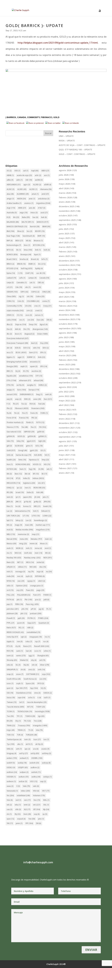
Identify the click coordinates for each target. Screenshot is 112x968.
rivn (20, 641)
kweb (47, 506)
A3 (9, 170)
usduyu (47, 776)
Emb (41, 357)
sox (43, 679)
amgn (10, 198)
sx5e (31, 697)
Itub (39, 492)
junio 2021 (64, 450)
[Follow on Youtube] (31, 870)
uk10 (29, 744)
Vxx (37, 800)
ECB (18, 348)
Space (30, 683)
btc (42, 264)
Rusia (27, 646)
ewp (18, 399)
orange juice (36, 585)
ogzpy (31, 581)
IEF (36, 473)
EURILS (43, 385)
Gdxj (20, 441)
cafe (22, 278)
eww (37, 399)
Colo (21, 301)
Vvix (10, 800)
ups (27, 749)
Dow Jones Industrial (17, 338)
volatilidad (23, 795)
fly (9, 413)
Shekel (24, 660)
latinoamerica (22, 511)
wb (9, 804)
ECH (26, 348)
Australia (12, 212)
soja (46, 674)
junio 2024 (64, 287)
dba (9, 324)
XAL (46, 804)
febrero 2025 (65, 251)
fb (16, 404)
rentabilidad (33, 632)
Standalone (23, 693)
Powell (11, 618)
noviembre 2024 (67, 265)
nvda (10, 576)
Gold (56, 117)
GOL (39, 445)
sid (42, 660)
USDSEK (11, 776)
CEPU (24, 292)
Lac (9, 511)
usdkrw (35, 767)
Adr (29, 180)
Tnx (38, 721)
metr (48, 539)
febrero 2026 (65, 197)
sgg (31, 655)
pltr (24, 613)
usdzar (23, 781)
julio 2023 (63, 337)
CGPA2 (35, 292)
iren (28, 487)
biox (27, 245)
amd (45, 194)
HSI (47, 464)
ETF (39, 376)
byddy (39, 268)
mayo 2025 (64, 238)
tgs (41, 716)
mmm (33, 543)
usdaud (24, 758)
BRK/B (21, 264)
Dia (9, 329)
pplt (21, 618)
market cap (43, 525)
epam (33, 366)
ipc (19, 487)
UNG (10, 749)
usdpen (24, 772)
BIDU (19, 240)
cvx (30, 320)
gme (29, 445)
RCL (21, 627)
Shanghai (43, 655)
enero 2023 (64, 364)
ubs (20, 744)
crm (29, 310)
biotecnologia (14, 245)
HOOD (37, 464)
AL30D (21, 189)
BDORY (40, 231)
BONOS (12, 254)
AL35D (33, 189)
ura (35, 749)
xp (45, 814)
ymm (19, 823)
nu (49, 571)
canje (10, 282)
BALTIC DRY (28, 222)
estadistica (26, 376)
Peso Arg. (32, 604)
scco (37, 651)
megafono (43, 529)
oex (21, 581)
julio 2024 (63, 283)
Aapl (34, 170)
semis (21, 655)
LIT (26, 515)
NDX (47, 557)
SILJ (26, 665)
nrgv (40, 571)
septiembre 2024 (67, 274)
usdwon (11, 781)
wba (18, 804)
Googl (22, 450)
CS (20, 315)
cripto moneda (15, 310)
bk (18, 250)
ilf (18, 478)
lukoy (19, 520)
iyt (18, 497)
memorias (23, 534)
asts (32, 208)
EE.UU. (21, 352)
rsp (37, 641)
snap (10, 674)
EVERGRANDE (26, 394)
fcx (24, 404)
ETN (10, 385)
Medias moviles (24, 529)
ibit (27, 473)
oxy (19, 590)
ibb (9, 473)
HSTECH (12, 469)
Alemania (46, 189)
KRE (37, 506)
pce (38, 599)
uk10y (39, 744)
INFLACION (13, 483)
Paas (30, 590)
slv (23, 669)
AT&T (41, 208)
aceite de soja (24, 175)
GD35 (21, 436)
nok (10, 571)
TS (30, 730)
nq (31, 571)
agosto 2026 (65, 170)
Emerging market (17, 361)
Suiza (11, 697)
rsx (45, 641)
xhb (18, 809)
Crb (28, 306)
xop (37, 814)
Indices (38, 478)
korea (27, 506)
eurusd (12, 394)
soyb (19, 683)
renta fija (12, 637)
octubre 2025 (65, 215)
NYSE (11, 581)
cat (32, 282)
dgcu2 (44, 324)
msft (28, 553)
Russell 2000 (41, 646)
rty (17, 646)
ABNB (10, 175)
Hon (10, 464)
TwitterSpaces (14, 739)
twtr (27, 739)
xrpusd (21, 819)
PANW (47, 595)
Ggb (42, 441)
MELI (11, 534)
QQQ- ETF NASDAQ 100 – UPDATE (75, 149)
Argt (11, 208)
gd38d (42, 436)
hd (47, 455)
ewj (9, 399)
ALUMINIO (23, 194)
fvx (25, 427)
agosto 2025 (65, 224)
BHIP (41, 236)
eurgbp (31, 385)
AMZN (21, 198)
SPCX (40, 683)
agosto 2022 (65, 387)
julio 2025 (63, 229)
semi (10, 655)
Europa (34, 389)
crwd (38, 310)
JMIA (10, 501)
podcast (35, 613)
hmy (45, 459)
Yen (31, 819)
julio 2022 (63, 391)
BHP (10, 240)
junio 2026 (64, 179)
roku (29, 641)
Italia (30, 492)
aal (25, 170)
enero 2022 (64, 418)
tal (21, 702)
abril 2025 (64, 242)
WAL (46, 800)
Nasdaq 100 (14, 557)
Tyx (10, 744)
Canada (21, 117)
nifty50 (11, 567)
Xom (27, 814)
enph (24, 366)
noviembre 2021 (67, 427)
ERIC (10, 371)
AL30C (10, 189)
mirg (23, 543)
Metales (36, 539)
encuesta (35, 361)
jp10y (27, 501)
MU (47, 553)
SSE (10, 693)
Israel (20, 492)
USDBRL (36, 758)
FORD (44, 413)
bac (35, 217)
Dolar (42, 334)
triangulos (40, 725)
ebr (9, 348)
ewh (48, 394)
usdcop (46, 763)
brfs (45, 259)
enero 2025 (64, 256)
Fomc (34, 413)
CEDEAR (12, 292)
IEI (44, 473)
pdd (46, 599)
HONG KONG (23, 464)
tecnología (42, 711)
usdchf (11, 763)
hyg (32, 469)
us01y (23, 753)
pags (40, 590)
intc (41, 483)
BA (16, 217)
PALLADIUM (23, 595)
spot (10, 688)
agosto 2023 (65, 332)
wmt (27, 804)
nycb (29, 576)
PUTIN (31, 618)
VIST (45, 791)
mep (35, 534)
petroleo (13, 609)
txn (46, 739)
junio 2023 (64, 342)
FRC (34, 417)
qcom (20, 623)
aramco (28, 203)
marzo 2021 (65, 464)
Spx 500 (21, 688)
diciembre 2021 (66, 423)
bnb (38, 250)
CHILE (46, 292)
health (11, 459)
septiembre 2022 (67, 382)
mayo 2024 (64, 292)
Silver (44, 665)
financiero (37, 408)
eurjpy (10, 389)
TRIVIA (21, 730)
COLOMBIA (33, 301)
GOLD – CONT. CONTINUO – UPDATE (77, 154)
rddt (30, 627)
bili (28, 240)
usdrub (36, 772)
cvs (21, 320)
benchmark (29, 236)
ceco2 (37, 287)
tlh (10, 721)
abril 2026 (64, 188)
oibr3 (41, 581)
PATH (10, 599)
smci (31, 669)
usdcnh (34, 763)
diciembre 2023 (66, 314)
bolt (47, 250)
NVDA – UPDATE (67, 140)
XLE (27, 809)
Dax (40, 320)
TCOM (10, 711)
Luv (28, 520)
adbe (10, 180)
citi (30, 296)
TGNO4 (30, 716)
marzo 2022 (65, 409)
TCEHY (40, 707)
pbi (19, 599)
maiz (29, 525)
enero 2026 (64, 201)
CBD (41, 282)
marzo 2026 (65, 193)
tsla (39, 730)
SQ (43, 688)
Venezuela (12, 791)
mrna (38, 548)
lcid (35, 511)
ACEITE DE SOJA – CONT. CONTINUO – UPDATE (82, 145)
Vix (10, 795)
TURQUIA (31, 735)
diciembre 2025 (66, 206)
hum (23, 469)
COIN (11, 301)
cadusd (11, 278)
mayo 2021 (64, 454)
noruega (20, 571)
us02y (35, 753)
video (25, 791)
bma (28, 250)
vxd (18, 800)
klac (10, 506)
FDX (32, 404)
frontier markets (15, 422)
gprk (34, 450)
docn (18, 334)
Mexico (11, 543)
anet (32, 198)
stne (37, 693)
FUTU (40, 422)
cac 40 (40, 273)
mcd (10, 529)
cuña (11, 320)
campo (32, 278)
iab (49, 469)
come (46, 301)
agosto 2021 (65, 441)
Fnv (25, 413)
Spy (34, 688)
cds (27, 287)
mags (18, 525)
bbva (20, 231)
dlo (9, 334)
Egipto (11, 357)
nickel (40, 562)
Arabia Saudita (14, 203)
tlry (18, 721)
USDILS (11, 767)
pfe (25, 609)
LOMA (47, 515)
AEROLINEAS (14, 184)
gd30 (40, 431)
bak (44, 217)
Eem (33, 352)
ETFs (11, 380)
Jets (46, 497)
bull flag (26, 268)
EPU (43, 366)
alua (10, 194)
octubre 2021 (65, 432)
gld (9, 445)
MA (9, 525)
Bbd (10, 231)
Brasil (12, 259)
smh (41, 669)
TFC (19, 716)
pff (33, 609)
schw (47, 651)
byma (11, 273)
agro (26, 184)
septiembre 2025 (67, 220)
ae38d (39, 180)
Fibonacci (46, 117)
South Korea (30, 679)
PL (49, 609)
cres (37, 306)
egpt (21, 357)
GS (43, 450)
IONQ (10, 487)
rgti (24, 637)
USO (33, 781)
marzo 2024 (65, 301)
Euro (21, 389)
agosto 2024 (65, 278)
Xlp (46, 809)
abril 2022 (64, 405)
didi (18, 329)
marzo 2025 (65, 247)
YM (10, 823)
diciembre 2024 (66, 260)
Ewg (39, 394)
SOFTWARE (32, 674)
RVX (10, 651)
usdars (12, 758)
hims (22, 459)
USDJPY (23, 767)
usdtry (36, 776)
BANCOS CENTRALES (17, 226)
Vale (26, 786)
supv (21, 697)
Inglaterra (29, 483)
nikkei (22, 567)
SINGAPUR (12, 669)
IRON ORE (39, 487)
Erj (18, 371)
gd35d (32, 436)
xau (9, 809)
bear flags (13, 236)
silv (34, 665)
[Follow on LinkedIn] (25, 870)
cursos (39, 315)
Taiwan (11, 702)
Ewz (48, 399)
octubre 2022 (65, 378)
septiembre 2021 (67, 436)
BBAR (46, 226)
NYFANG (40, 576)
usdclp (22, 763)
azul (44, 212)
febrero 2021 (65, 468)
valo (36, 786)
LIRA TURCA (13, 515)
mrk (29, 548)
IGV (10, 478)
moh (10, 548)
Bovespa (26, 254)
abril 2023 (64, 351)
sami (19, 651)
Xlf (36, 809)
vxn (27, 800)
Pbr (28, 599)
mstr (38, 553)
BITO (10, 250)
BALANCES (13, 222)
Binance (38, 240)
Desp (33, 324)
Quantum (43, 623)
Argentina (43, 203)
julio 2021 (63, 445)
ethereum (25, 380)
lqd (10, 520)
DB (49, 320)
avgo (24, 212)
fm (16, 413)
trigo (11, 730)
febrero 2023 (65, 360)
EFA (43, 352)
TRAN (11, 725)
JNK (18, 501)
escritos (36, 371)
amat (35, 194)
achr (38, 175)
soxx (10, 683)
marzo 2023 (65, 355)
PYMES (43, 618)
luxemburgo (40, 520)
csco (29, 315)
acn (47, 175)
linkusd (45, 511)
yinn (41, 819)
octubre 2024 (65, 269)
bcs (29, 231)
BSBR (32, 264)
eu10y (20, 385)
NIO (33, 567)
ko (18, 506)
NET (20, 562)
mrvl (48, 548)
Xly (18, 814)
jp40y (37, 501)
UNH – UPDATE (66, 136)
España (11, 376)
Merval (12, 539)
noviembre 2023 (67, 319)
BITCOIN (39, 245)
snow (19, 674)
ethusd (38, 380)
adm (19, 180)
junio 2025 (64, 233)
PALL (10, 595)
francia (24, 417)
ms (9, 553)
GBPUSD (29, 431)
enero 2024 (64, 310)
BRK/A (10, 264)
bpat (37, 254)
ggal (31, 441)
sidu (10, 665)
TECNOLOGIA (24, 711)
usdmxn (12, 772)
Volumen (39, 795)
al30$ (47, 184)
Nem (10, 562)
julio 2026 (63, 174)
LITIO (36, 515)
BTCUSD (12, 268)
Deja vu (20, 324)
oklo (10, 585)
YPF (29, 823)
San (29, 651)
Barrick (11, 117)
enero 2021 (64, 472)
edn (36, 348)
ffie (9, 408)
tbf (30, 707)
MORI (19, 548)
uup (43, 781)
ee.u (10, 352)
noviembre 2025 (67, 211)
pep (9, 604)
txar (37, 739)
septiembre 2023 (67, 328)
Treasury (24, 725)
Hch (38, 455)
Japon (27, 497)
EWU (27, 399)
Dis (26, 329)
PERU (19, 604)
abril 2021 (64, 459)
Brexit (35, 259)
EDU (46, 348)
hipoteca (34, 459)
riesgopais (35, 637)
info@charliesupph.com (38, 862)
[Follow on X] (13, 870)
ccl (10, 287)
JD (37, 497)
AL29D (37, 184)
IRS (10, 492)
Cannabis (22, 282)
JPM (47, 501)
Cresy (47, 306)
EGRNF (31, 357)
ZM (38, 823)
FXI (42, 427)
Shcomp (12, 660)
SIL (18, 665)
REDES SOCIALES (15, 632)
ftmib (29, 422)
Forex (11, 417)
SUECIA (47, 693)
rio (47, 637)
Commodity (33, 117)
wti (36, 804)
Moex (43, 543)
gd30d (11, 436)
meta (24, 539)
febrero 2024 (65, 305)
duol (34, 343)
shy (33, 660)
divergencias (40, 329)
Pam (37, 595)
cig (21, 296)
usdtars (24, 776)
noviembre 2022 (67, 373)
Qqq (31, 623)
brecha (24, 259)
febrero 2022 (65, 414)
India (26, 478)
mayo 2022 (64, 400)
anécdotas (43, 198)
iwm (10, 497)
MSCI (18, 553)
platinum (12, 613)
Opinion (21, 585)
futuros (13, 427)
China (11, 296)
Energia (12, 366)
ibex (18, 473)
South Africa (14, 679)
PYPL (10, 623)
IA (41, 469)
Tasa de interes (15, 707)
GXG (10, 455)
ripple (10, 641)
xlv (9, 814)
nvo (20, 576)
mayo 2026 (64, 183)
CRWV (10, 315)
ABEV (45, 170)
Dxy (44, 343)
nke (42, 567)
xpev (10, 819)
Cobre (40, 296)
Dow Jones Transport (17, 343)
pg (41, 609)
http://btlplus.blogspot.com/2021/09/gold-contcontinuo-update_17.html (58, 42)
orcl (10, 590)
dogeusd (29, 334)
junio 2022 (64, 396)
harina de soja (23, 455)
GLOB (19, 445)
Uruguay (11, 753)
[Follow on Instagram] (19, 870)
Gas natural (14, 431)
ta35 (47, 697)
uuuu (10, 786)
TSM (10, 735)
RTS (10, 646)
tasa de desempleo (37, 702)
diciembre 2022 (66, 369)
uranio (45, 749)
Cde (18, 287)
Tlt (27, 721)
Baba (26, 217)
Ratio (11, 627)
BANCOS (42, 222)
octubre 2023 (65, 323)
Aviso (34, 212)
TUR (20, 735)
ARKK (22, 208)
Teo (10, 716)
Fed (41, 404)
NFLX (30, 562)
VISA (36, 791)
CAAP (29, 273)
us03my (46, 753)
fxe (33, 427)
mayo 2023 (64, 346)
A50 (17, 170)
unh (19, 749)
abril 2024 (64, 296)
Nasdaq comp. (32, 557)
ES (26, 371)
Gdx (10, 441)
